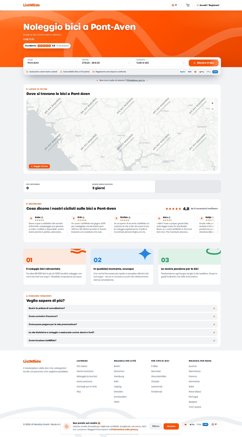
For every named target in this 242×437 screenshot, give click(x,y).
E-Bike (154, 366)
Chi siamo (82, 366)
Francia (193, 376)
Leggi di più (28, 39)
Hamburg (119, 376)
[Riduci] (212, 109)
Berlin (117, 366)
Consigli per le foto (87, 386)
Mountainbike (158, 376)
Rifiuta (155, 426)
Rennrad (155, 371)
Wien (116, 401)
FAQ (79, 391)
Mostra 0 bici (205, 63)
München (119, 371)
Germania (194, 381)
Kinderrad (156, 391)
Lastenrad (156, 386)
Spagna (193, 401)
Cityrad (155, 381)
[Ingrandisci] (212, 103)
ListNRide (32, 361)
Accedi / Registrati (209, 5)
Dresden (118, 391)
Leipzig (117, 386)
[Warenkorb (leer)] (188, 5)
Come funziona (85, 371)
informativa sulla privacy (125, 429)
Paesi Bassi (195, 391)
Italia (191, 386)
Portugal (193, 396)
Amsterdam (120, 396)
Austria (193, 366)
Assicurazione (84, 381)
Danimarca (195, 371)
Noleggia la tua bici (87, 376)
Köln (116, 381)
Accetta (171, 426)
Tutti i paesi (195, 407)
